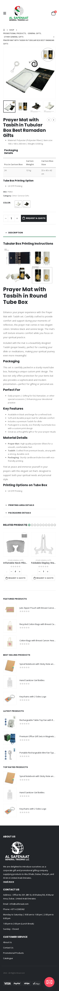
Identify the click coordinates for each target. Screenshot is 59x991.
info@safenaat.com (18, 903)
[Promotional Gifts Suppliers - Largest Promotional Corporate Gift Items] (18, 13)
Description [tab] (15, 232)
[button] (26, 525)
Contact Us (8, 947)
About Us (7, 942)
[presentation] (7, 73)
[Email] (49, 982)
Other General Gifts (20, 195)
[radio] (18, 204)
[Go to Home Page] (4, 30)
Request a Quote (35, 218)
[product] (15, 544)
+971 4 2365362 (17, 909)
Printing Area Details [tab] (21, 505)
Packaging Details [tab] (19, 512)
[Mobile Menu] (5, 13)
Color (6, 202)
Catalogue (8, 958)
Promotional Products (13, 953)
